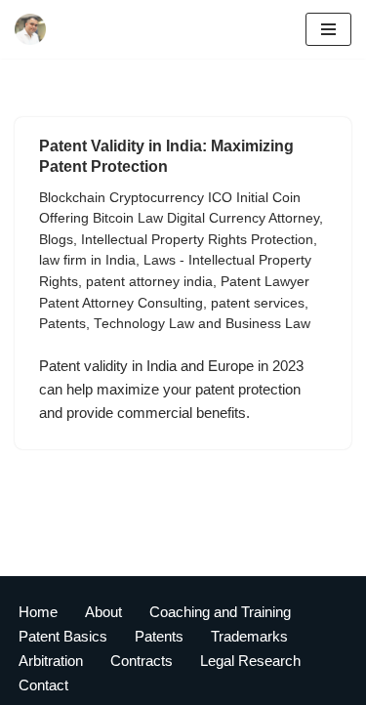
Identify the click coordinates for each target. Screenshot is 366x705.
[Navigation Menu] (328, 29)
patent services (258, 303)
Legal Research (250, 660)
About (103, 611)
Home (38, 611)
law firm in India (87, 260)
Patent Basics (63, 636)
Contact (43, 685)
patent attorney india (149, 281)
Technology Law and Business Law (202, 323)
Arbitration (51, 660)
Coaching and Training (220, 611)
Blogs (56, 239)
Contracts (141, 660)
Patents (62, 323)
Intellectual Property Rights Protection (197, 239)
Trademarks (249, 636)
